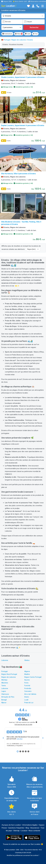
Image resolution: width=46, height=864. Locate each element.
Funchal (27, 686)
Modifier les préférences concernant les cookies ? (23, 855)
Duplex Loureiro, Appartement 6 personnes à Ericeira (22, 125)
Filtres (19, 34)
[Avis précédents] (3, 738)
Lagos (3, 691)
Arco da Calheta (30, 694)
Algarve (27, 671)
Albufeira (4, 683)
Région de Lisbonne (8, 677)
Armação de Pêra (7, 697)
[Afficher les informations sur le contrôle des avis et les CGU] (36, 722)
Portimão (27, 688)
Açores (27, 680)
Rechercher (34, 27)
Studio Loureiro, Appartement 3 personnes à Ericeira (22, 77)
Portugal (4, 671)
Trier (36, 34)
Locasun (24, 831)
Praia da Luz (28, 703)
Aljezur (3, 703)
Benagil (4, 700)
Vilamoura (5, 694)
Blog (27, 828)
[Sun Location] (8, 6)
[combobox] (23, 15)
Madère (27, 674)
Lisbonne (4, 660)
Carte (28, 34)
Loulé (26, 700)
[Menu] (42, 6)
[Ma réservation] (33, 6)
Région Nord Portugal (9, 674)
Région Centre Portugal (32, 677)
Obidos (26, 660)
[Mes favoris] (28, 6)
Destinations (8, 34)
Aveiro (26, 697)
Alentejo (4, 680)
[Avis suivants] (42, 738)
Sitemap (16, 831)
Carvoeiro (27, 691)
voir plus (19, 739)
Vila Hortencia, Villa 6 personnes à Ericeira (18, 174)
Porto (26, 683)
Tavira (3, 686)
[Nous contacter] (38, 6)
